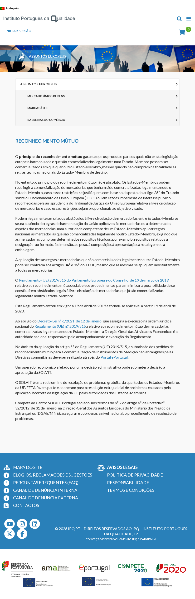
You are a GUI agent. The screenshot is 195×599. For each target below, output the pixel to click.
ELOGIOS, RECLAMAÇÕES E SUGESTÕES (52, 474)
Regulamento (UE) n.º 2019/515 (60, 326)
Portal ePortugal (114, 357)
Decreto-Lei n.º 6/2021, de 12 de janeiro (69, 321)
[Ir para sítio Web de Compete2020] (133, 568)
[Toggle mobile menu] (188, 18)
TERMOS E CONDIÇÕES (130, 490)
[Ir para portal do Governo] (17, 568)
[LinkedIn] (34, 524)
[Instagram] (22, 524)
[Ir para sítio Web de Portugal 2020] (171, 568)
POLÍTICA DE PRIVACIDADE (135, 474)
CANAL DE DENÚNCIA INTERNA (45, 490)
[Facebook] (22, 534)
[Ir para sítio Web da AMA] (56, 568)
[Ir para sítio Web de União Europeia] (38, 582)
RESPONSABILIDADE (128, 482)
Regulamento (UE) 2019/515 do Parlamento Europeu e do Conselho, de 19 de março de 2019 (94, 280)
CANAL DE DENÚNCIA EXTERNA (45, 497)
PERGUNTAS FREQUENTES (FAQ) (45, 482)
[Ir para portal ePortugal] (94, 568)
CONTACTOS (26, 505)
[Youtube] (9, 524)
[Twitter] (9, 534)
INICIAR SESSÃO (18, 31)
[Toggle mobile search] (179, 18)
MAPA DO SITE (27, 467)
